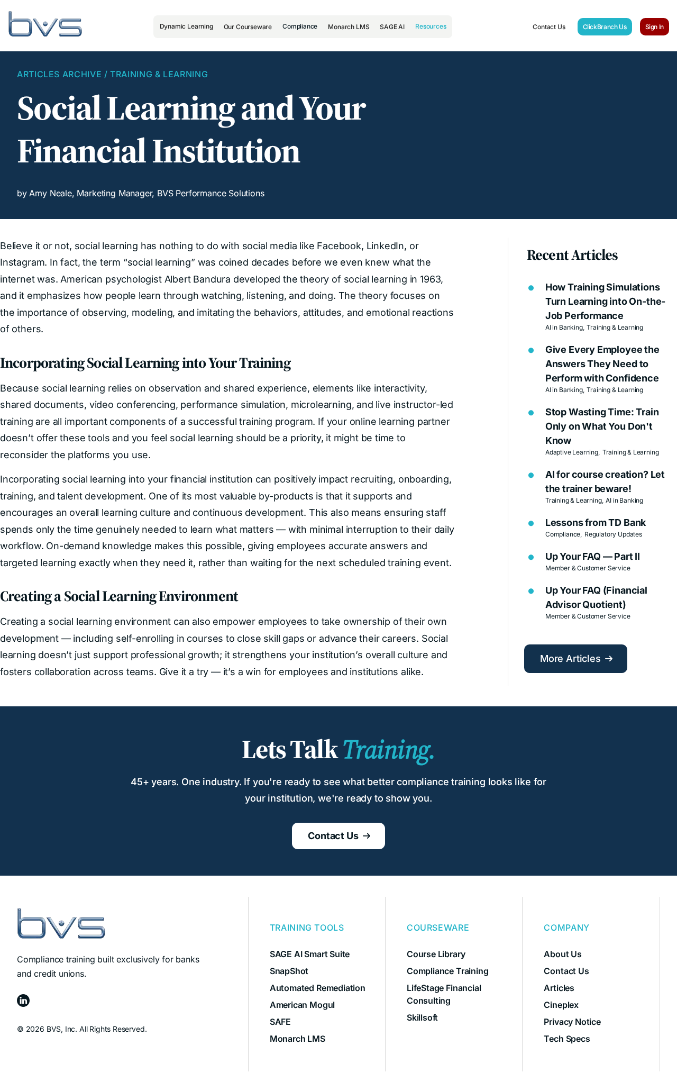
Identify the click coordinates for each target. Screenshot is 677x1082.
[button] (186, 26)
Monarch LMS (348, 27)
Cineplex (561, 1004)
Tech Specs (567, 1038)
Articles (559, 988)
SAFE (280, 1021)
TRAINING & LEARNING (159, 74)
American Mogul (302, 1004)
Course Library (436, 954)
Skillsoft (422, 1017)
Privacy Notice (572, 1021)
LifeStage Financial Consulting (444, 994)
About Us (563, 954)
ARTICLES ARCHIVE (59, 74)
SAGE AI (392, 27)
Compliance (299, 26)
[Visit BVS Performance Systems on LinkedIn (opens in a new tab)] (108, 1002)
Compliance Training (448, 971)
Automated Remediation (317, 988)
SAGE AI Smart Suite (310, 954)
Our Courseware (248, 27)
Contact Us (549, 27)
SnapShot (289, 971)
